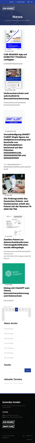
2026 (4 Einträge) (8, 328)
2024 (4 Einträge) (8, 338)
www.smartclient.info (13, 164)
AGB (23, 435)
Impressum (30, 439)
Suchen (11, 2)
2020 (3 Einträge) (8, 357)
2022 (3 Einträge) (8, 348)
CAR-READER (8, 415)
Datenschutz (29, 435)
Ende (29, 312)
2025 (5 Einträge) (8, 333)
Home (7, 417)
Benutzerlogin (21, 2)
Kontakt (20, 417)
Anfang (3, 314)
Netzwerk (15, 417)
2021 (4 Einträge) (8, 353)
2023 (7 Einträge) (8, 343)
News (11, 417)
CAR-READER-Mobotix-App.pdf (13, 63)
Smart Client (15, 415)
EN (32, 2)
